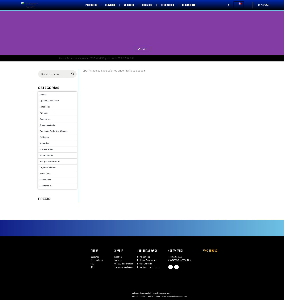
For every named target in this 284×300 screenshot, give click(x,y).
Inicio (61, 58)
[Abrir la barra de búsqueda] (228, 5)
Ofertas (43, 95)
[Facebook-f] (170, 267)
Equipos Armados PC (49, 101)
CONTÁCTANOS (176, 250)
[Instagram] (176, 267)
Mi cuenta (129, 5)
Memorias (44, 143)
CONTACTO (147, 5)
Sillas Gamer (45, 180)
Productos (91, 5)
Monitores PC (46, 186)
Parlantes (44, 113)
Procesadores (46, 155)
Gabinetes (44, 137)
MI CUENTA (263, 6)
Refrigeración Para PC (50, 161)
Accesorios (45, 119)
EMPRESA (118, 250)
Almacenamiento (47, 125)
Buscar (72, 74)
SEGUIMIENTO (189, 5)
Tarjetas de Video (47, 167)
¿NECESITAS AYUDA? (148, 250)
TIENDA (94, 250)
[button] (2, 33)
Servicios (110, 5)
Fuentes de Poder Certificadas (53, 131)
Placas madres (46, 149)
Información (167, 5)
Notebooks (45, 107)
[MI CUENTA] (255, 5)
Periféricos (45, 174)
